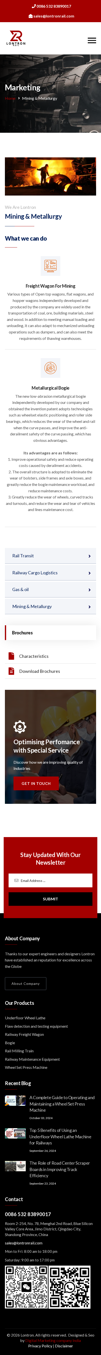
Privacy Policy (40, 1345)
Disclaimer (64, 1345)
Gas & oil (20, 589)
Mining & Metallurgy (32, 606)
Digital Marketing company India (53, 1340)
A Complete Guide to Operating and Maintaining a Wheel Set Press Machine (62, 1103)
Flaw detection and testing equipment (36, 1026)
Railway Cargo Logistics (35, 572)
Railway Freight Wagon (24, 1034)
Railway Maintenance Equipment (32, 1059)
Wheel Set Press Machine (26, 1067)
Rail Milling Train (19, 1050)
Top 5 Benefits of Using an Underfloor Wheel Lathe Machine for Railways (60, 1136)
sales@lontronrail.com (23, 1242)
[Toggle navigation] (92, 40)
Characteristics (34, 656)
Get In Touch (36, 783)
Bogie (10, 1042)
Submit (50, 898)
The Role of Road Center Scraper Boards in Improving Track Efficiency (59, 1169)
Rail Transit (23, 555)
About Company (26, 983)
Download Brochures (39, 671)
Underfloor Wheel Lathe (25, 1017)
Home (10, 98)
